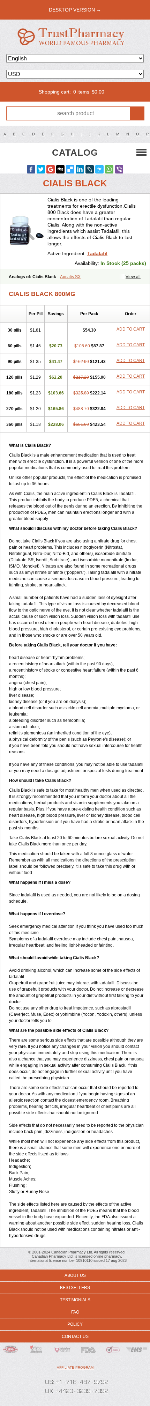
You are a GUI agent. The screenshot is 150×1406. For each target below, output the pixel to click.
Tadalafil (97, 253)
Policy (75, 1324)
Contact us (75, 1336)
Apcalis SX (70, 276)
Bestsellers (75, 1287)
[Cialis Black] (26, 231)
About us (75, 1275)
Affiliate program (75, 1367)
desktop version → (75, 10)
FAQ (75, 1312)
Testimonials (75, 1299)
